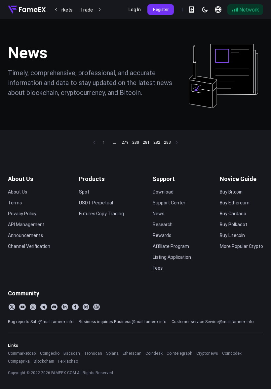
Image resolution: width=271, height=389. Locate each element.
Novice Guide (238, 179)
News (158, 214)
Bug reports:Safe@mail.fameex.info (40, 321)
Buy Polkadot (233, 224)
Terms (15, 203)
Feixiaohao (68, 361)
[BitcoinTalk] (96, 307)
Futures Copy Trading (101, 214)
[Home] (27, 10)
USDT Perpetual (96, 203)
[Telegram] (44, 307)
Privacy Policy (22, 214)
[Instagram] (33, 307)
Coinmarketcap (22, 353)
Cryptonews (207, 353)
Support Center (169, 203)
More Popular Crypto (241, 246)
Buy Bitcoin (231, 192)
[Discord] (54, 307)
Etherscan (132, 353)
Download (163, 192)
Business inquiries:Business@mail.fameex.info (122, 321)
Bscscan (71, 353)
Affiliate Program (171, 246)
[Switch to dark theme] (205, 10)
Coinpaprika (19, 361)
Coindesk (154, 353)
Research (163, 224)
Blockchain (44, 361)
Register (161, 9)
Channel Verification (29, 246)
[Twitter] (12, 307)
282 (156, 142)
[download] (192, 10)
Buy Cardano (233, 214)
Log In (135, 10)
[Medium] (86, 307)
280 (135, 142)
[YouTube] (22, 307)
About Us (20, 179)
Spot (84, 192)
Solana (112, 353)
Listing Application (172, 257)
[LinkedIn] (65, 307)
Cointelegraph (179, 353)
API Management (26, 224)
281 (146, 142)
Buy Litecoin (232, 235)
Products (92, 179)
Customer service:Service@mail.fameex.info (212, 321)
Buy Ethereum (235, 203)
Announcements (25, 235)
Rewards (162, 235)
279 (125, 142)
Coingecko (49, 353)
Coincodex (232, 353)
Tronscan (93, 353)
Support (164, 179)
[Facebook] (75, 307)
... (114, 142)
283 (167, 142)
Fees (158, 268)
